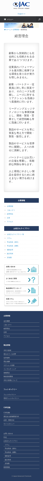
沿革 (8, 218)
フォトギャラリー (10, 394)
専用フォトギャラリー (11, 398)
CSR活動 (7, 413)
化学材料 (7, 358)
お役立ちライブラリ (11, 441)
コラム (9, 238)
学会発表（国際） (13, 246)
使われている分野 (10, 354)
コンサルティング (10, 369)
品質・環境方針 (9, 420)
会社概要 (7, 321)
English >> (21, 14)
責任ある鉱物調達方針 (11, 416)
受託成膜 (7, 361)
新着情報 (7, 467)
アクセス (10, 222)
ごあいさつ (11, 210)
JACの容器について (10, 380)
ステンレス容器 (9, 365)
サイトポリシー (9, 424)
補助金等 (10, 250)
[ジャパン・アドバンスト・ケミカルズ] (21, 5)
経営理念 (10, 214)
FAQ (5, 437)
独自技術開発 (8, 376)
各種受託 (7, 373)
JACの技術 (7, 350)
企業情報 (10, 206)
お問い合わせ (8, 433)
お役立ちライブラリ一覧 (15, 234)
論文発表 (10, 253)
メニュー (10, 19)
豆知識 (9, 257)
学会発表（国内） (13, 242)
